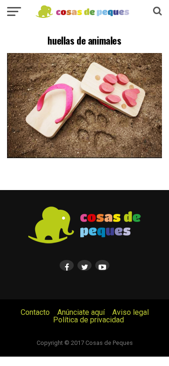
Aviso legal (130, 312)
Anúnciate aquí (81, 312)
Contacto (35, 312)
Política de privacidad (88, 319)
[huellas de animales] (84, 155)
